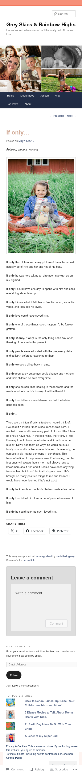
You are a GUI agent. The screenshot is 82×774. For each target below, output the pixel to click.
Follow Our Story (19, 646)
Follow (14, 675)
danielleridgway (65, 556)
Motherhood (27, 95)
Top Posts (12, 104)
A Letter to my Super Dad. (41, 736)
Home (10, 95)
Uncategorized (43, 556)
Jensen (44, 95)
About (28, 104)
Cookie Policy (14, 757)
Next (71, 116)
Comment (56, 623)
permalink (29, 560)
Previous (57, 116)
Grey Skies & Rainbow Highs (40, 24)
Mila (57, 95)
